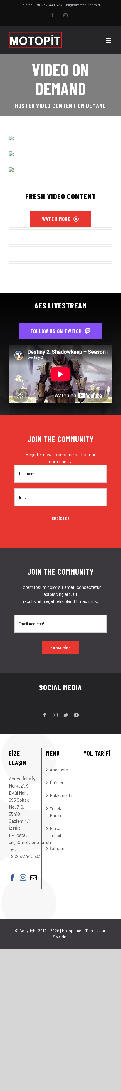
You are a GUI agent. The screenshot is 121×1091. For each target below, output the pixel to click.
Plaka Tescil (55, 831)
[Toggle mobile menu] (109, 40)
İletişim (57, 848)
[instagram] (55, 715)
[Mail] (33, 877)
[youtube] (76, 715)
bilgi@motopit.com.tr (83, 5)
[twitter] (65, 715)
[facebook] (44, 715)
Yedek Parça (55, 811)
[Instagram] (23, 877)
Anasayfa (59, 769)
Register (61, 518)
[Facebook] (12, 877)
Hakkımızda (60, 795)
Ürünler (56, 782)
